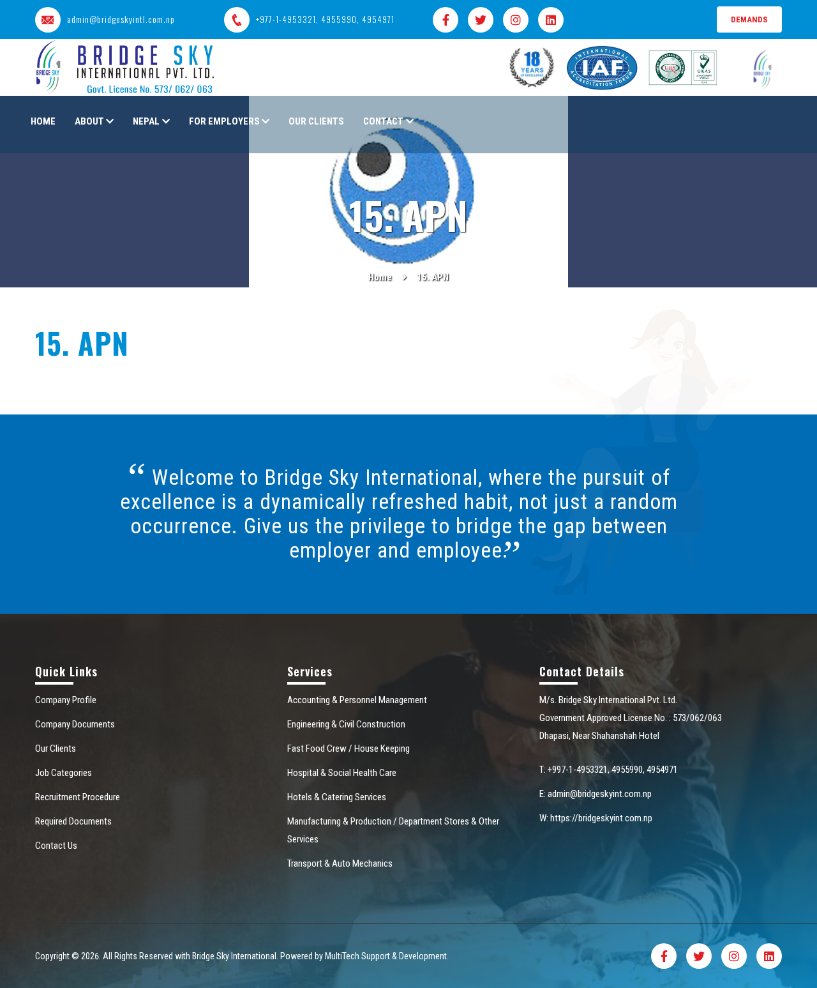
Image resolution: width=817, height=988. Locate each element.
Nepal (146, 121)
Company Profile (65, 700)
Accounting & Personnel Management (357, 700)
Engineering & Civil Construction (346, 724)
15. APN (433, 277)
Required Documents (73, 821)
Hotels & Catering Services (336, 797)
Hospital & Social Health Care (341, 773)
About (89, 121)
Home (43, 121)
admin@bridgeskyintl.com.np (121, 19)
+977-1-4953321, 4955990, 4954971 (325, 20)
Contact (383, 121)
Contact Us (56, 845)
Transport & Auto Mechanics (340, 863)
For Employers (224, 121)
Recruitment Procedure (77, 797)
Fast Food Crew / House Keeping (348, 748)
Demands (749, 19)
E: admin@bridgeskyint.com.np (595, 794)
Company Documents (75, 724)
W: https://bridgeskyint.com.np (595, 818)
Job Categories (63, 773)
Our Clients (316, 121)
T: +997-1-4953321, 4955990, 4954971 (608, 769)
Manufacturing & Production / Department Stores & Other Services (393, 830)
